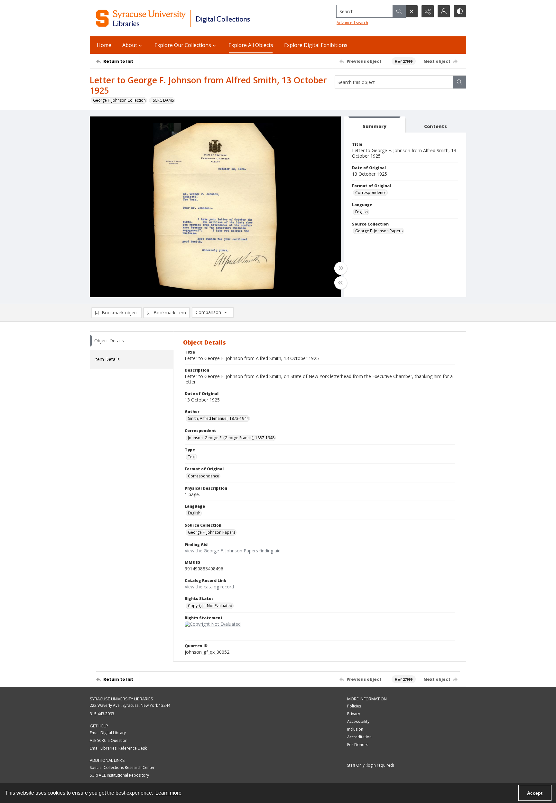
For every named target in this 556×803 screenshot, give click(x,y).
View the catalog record (209, 587)
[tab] (374, 124)
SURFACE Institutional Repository (119, 775)
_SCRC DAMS (162, 100)
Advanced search (352, 22)
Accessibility (358, 721)
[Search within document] (459, 82)
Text (192, 456)
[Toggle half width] (340, 282)
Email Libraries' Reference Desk (118, 748)
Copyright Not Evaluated (210, 605)
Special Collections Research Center (122, 767)
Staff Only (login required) (370, 765)
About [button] (129, 45)
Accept (534, 793)
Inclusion (355, 729)
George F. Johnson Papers (379, 231)
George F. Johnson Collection (119, 100)
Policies (354, 706)
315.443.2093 (102, 713)
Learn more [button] (168, 793)
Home (104, 45)
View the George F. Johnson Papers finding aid (233, 551)
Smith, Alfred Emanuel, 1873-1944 (218, 418)
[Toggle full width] (340, 268)
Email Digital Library (108, 732)
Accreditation (359, 737)
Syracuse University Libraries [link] (121, 699)
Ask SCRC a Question (108, 740)
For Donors (357, 744)
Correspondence (370, 192)
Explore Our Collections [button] (182, 45)
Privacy (353, 713)
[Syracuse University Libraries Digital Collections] (192, 18)
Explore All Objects (250, 45)
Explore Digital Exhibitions (316, 45)
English (361, 212)
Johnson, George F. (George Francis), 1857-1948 (231, 437)
